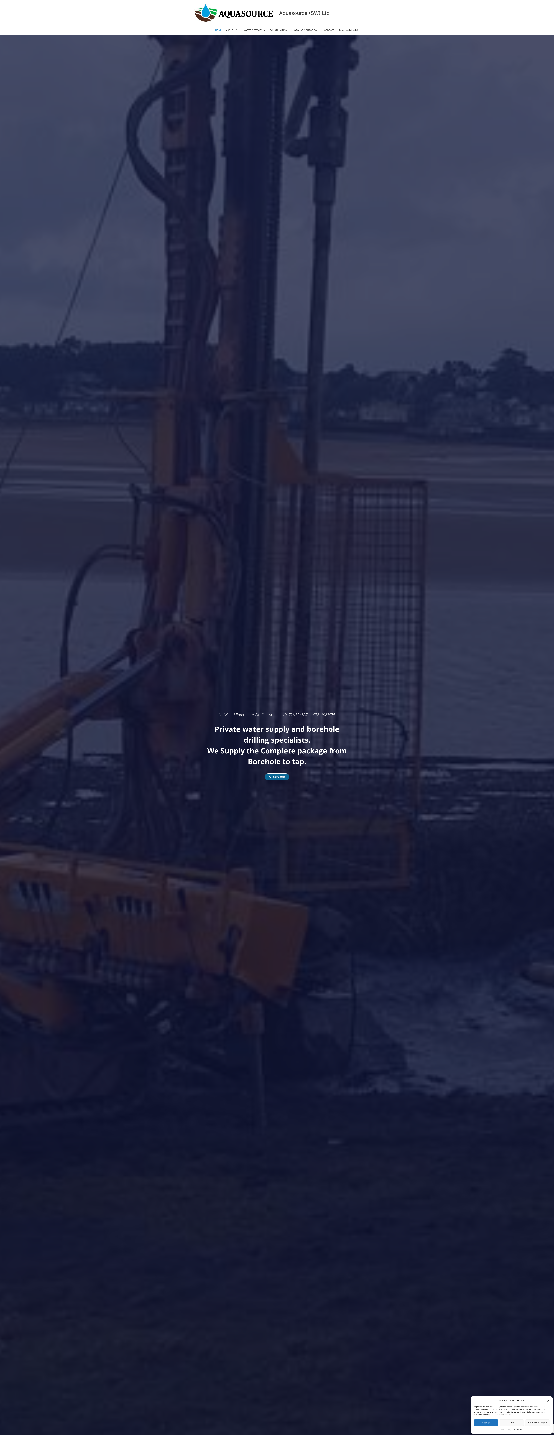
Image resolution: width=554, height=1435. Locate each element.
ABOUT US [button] (231, 30)
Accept (486, 1422)
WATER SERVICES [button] (253, 30)
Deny (511, 1422)
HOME (218, 30)
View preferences (537, 1422)
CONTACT (329, 30)
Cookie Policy (505, 1429)
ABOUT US (517, 1429)
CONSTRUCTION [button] (278, 30)
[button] (548, 1400)
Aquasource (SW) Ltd (304, 13)
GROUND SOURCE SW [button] (305, 30)
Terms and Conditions (350, 30)
